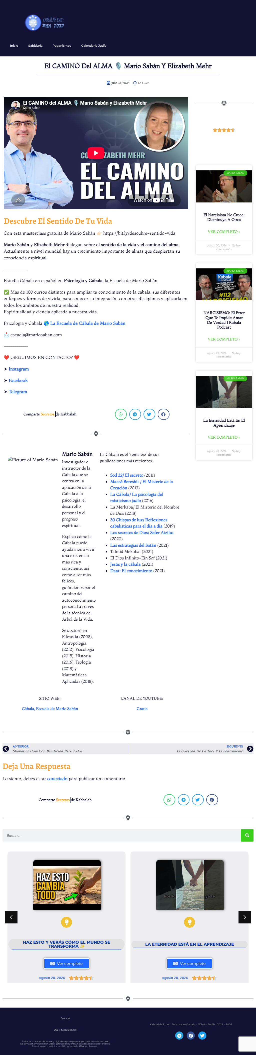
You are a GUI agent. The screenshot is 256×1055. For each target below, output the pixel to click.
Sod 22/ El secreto (126, 475)
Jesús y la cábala (125, 564)
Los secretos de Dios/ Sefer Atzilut (142, 532)
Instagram (19, 368)
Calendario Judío (93, 45)
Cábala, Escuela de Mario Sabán (50, 708)
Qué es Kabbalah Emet (65, 1029)
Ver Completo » (224, 231)
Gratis (142, 708)
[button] (121, 414)
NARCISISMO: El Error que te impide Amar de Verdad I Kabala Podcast (224, 320)
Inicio (14, 45)
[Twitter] (202, 1035)
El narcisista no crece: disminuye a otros (224, 217)
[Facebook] (190, 1035)
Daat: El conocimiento (131, 570)
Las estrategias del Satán (133, 545)
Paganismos (61, 45)
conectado (57, 778)
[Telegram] (179, 1035)
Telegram (18, 391)
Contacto (65, 1018)
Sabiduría (35, 45)
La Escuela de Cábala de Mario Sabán (88, 323)
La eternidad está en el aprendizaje (224, 422)
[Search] (247, 835)
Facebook (18, 380)
